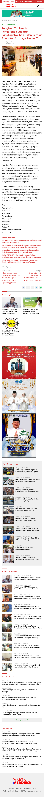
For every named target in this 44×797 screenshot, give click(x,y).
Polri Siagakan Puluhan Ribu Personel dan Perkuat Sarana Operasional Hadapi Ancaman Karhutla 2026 (26, 519)
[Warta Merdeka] (11, 6)
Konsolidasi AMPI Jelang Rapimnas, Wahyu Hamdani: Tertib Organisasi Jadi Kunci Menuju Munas (20, 251)
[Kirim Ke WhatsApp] (40, 287)
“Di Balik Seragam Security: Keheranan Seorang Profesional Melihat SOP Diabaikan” (19, 698)
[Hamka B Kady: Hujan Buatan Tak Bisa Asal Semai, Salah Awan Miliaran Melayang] (11, 302)
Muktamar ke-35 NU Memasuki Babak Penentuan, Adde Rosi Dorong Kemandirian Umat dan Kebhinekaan (21, 246)
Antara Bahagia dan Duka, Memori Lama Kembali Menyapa (19, 691)
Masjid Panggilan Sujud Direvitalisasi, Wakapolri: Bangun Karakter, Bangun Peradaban (22, 765)
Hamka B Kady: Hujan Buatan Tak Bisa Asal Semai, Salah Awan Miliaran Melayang (22, 241)
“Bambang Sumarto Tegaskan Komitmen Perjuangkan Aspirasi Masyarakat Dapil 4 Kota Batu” (26, 471)
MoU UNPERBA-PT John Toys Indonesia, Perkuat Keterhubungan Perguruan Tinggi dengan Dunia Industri (21, 256)
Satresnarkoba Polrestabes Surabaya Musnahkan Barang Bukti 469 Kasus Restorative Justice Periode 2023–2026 (28, 558)
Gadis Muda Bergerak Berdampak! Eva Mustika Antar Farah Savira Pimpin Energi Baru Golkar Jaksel (21, 735)
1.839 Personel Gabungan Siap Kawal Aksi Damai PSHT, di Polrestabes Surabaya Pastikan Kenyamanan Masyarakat (26, 510)
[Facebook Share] (23, 287)
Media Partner (29, 788)
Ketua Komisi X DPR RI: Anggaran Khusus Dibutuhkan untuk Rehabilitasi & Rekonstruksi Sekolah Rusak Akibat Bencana (28, 588)
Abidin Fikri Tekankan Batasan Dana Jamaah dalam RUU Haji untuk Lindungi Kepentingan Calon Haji (28, 598)
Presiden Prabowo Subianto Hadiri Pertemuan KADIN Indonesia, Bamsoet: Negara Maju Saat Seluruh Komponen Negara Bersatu (28, 480)
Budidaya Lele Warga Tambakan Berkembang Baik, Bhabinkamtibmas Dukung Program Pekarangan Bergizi (27, 500)
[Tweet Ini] (28, 287)
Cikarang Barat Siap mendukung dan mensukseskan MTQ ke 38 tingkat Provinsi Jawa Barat (33, 275)
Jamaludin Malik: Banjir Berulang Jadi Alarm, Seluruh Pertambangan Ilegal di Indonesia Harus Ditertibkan (27, 617)
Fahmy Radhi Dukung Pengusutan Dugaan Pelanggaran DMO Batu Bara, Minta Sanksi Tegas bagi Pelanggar (21, 750)
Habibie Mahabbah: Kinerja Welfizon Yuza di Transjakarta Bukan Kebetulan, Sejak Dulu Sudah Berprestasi (19, 742)
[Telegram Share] (36, 287)
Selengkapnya (21, 720)
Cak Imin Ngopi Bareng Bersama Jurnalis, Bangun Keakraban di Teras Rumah (19, 714)
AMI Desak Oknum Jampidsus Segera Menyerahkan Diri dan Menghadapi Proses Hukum (21, 758)
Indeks (11, 788)
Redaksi (19, 788)
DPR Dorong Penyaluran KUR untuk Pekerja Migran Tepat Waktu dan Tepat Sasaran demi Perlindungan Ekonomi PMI (28, 607)
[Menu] (3, 6)
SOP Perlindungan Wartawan (31, 791)
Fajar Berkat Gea (11, 42)
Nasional (5, 25)
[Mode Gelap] (37, 6)
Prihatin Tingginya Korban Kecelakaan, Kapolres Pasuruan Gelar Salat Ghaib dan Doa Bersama (26, 490)
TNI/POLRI (11, 25)
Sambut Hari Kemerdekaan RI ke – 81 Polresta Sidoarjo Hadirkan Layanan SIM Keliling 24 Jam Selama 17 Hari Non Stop (27, 539)
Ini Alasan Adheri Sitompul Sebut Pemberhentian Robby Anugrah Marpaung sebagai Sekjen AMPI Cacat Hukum (21, 683)
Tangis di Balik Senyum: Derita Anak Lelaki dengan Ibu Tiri (21, 706)
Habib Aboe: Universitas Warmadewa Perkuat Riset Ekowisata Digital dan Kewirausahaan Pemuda (20, 261)
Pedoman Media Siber (11, 791)
